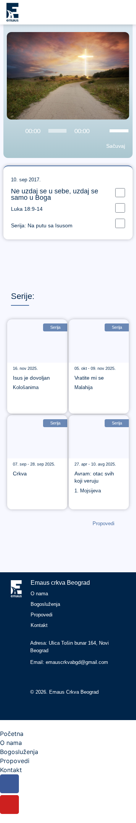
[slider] (120, 130)
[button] (120, 193)
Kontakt (39, 625)
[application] (68, 130)
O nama (39, 593)
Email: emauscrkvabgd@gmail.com (69, 662)
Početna (11, 733)
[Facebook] (36, 677)
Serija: (42, 225)
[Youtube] (50, 677)
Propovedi (42, 615)
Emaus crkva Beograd (60, 582)
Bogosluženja (45, 604)
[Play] (13, 131)
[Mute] (101, 131)
